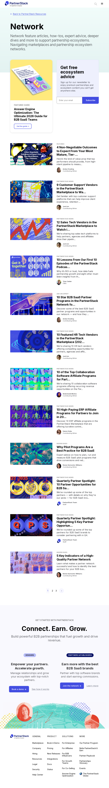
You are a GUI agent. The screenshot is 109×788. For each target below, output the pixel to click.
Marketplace (37, 743)
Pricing (50, 748)
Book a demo (53, 743)
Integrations (52, 759)
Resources (37, 759)
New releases (53, 754)
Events (82, 768)
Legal (34, 764)
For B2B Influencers (67, 755)
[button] (102, 3)
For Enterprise (68, 743)
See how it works (40, 689)
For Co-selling (68, 768)
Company (36, 748)
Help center (37, 775)
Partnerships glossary (85, 762)
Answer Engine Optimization (68, 775)
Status (50, 769)
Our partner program (88, 743)
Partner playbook (87, 756)
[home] (16, 3)
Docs (49, 764)
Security (36, 769)
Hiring (34, 754)
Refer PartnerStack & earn (88, 749)
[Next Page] (61, 590)
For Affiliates (67, 748)
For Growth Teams (67, 762)
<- (28, 14)
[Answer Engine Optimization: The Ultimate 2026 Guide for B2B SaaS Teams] (31, 80)
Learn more (92, 685)
